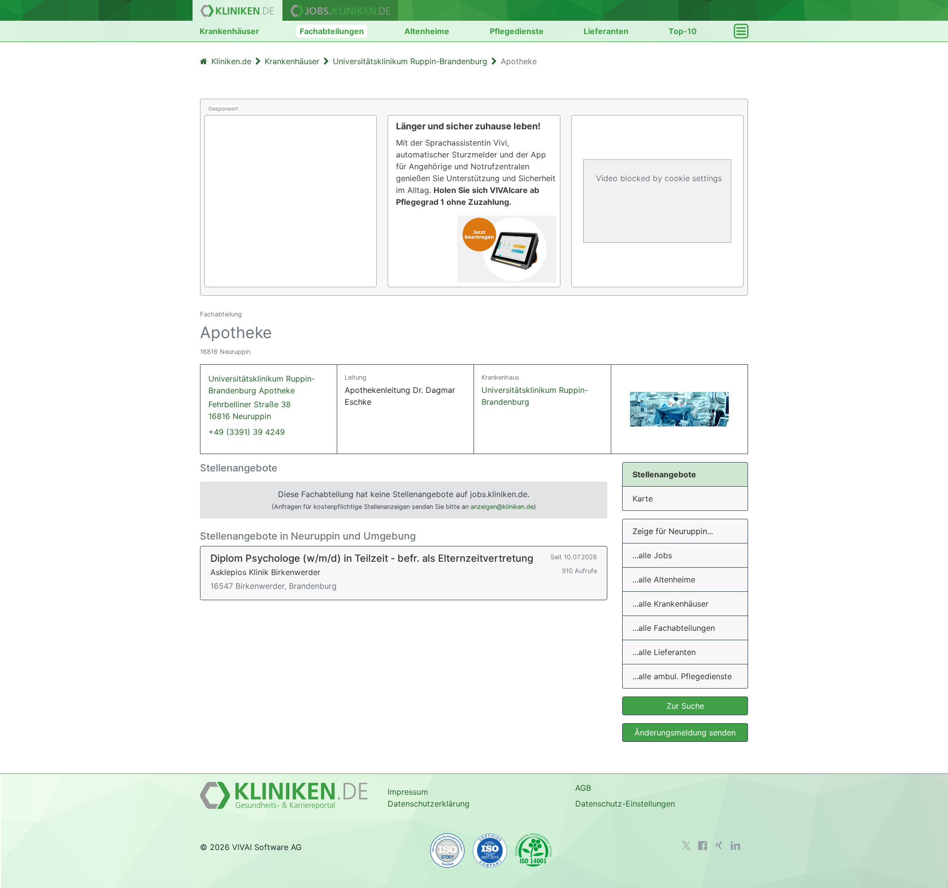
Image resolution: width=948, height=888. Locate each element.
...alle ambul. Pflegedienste (682, 676)
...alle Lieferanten (664, 652)
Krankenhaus (500, 377)
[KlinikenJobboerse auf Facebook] (702, 845)
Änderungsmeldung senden (685, 732)
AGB (583, 788)
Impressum (408, 792)
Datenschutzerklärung (429, 804)
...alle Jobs (652, 555)
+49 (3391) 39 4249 (246, 432)
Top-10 (683, 31)
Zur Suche (685, 706)
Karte (642, 498)
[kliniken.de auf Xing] (719, 845)
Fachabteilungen (332, 31)
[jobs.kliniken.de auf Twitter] (686, 845)
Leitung (355, 377)
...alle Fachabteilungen (673, 628)
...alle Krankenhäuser (670, 604)
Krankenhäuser (229, 31)
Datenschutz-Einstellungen (625, 804)
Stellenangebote (664, 474)
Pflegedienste (517, 31)
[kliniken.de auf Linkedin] (735, 845)
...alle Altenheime (663, 579)
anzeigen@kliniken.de (502, 506)
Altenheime (426, 31)
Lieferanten (606, 31)
